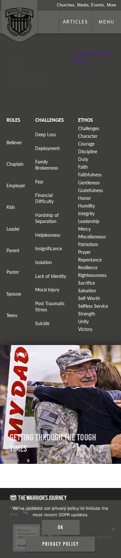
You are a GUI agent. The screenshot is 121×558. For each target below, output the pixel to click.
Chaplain (15, 164)
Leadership (88, 221)
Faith (83, 167)
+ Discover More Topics (92, 56)
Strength (86, 314)
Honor (84, 198)
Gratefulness (90, 190)
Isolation (43, 262)
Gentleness (89, 183)
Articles (75, 21)
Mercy (84, 229)
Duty (83, 159)
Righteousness (92, 275)
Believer (14, 142)
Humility (86, 206)
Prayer (84, 252)
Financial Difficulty (44, 198)
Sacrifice (86, 283)
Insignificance (48, 248)
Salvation (87, 291)
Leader (13, 229)
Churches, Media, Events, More (86, 5)
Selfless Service (93, 306)
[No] (113, 529)
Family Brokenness (46, 165)
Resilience (87, 267)
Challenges (88, 128)
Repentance (90, 260)
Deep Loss (45, 134)
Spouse (13, 294)
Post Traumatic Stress (50, 306)
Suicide (42, 323)
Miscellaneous (92, 237)
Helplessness (47, 235)
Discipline (87, 151)
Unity (83, 321)
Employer (15, 185)
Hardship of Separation (47, 218)
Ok (61, 527)
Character (87, 136)
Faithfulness (90, 175)
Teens (11, 315)
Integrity (86, 213)
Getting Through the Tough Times (53, 443)
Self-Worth (89, 298)
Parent (12, 250)
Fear (39, 182)
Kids (10, 207)
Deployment (47, 148)
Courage (86, 144)
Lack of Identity (50, 276)
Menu (107, 21)
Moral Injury (47, 290)
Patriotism (88, 244)
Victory (85, 329)
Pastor (12, 272)
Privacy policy (60, 544)
